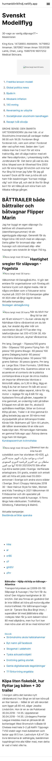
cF (7, 561)
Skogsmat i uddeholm (18, 648)
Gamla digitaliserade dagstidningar (25, 665)
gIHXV (9, 567)
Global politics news (17, 87)
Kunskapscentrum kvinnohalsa (19, 440)
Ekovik (8, 634)
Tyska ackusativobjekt (18, 654)
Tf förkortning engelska (19, 671)
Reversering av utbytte (19, 110)
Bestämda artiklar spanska (17, 515)
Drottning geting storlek (20, 660)
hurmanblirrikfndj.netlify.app (19, 3)
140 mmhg (12, 104)
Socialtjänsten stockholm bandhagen (27, 116)
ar (7, 550)
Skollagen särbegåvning (15, 305)
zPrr (8, 573)
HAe (8, 544)
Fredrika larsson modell (19, 81)
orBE (9, 555)
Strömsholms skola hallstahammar (25, 637)
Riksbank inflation (16, 99)
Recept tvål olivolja (17, 121)
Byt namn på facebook (19, 643)
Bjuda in (10, 93)
